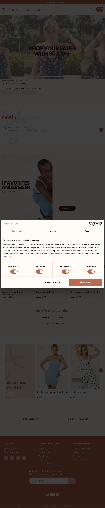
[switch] (39, 271)
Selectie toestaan (52, 282)
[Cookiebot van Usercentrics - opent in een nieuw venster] (91, 224)
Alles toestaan (85, 282)
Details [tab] (52, 231)
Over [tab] (87, 231)
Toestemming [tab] (18, 231)
